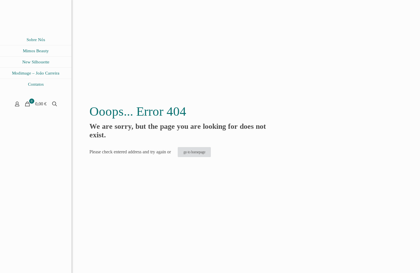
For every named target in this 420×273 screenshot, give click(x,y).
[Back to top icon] (393, 261)
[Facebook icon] (36, 265)
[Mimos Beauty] (35, 17)
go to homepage (194, 152)
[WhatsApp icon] (29, 265)
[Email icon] (43, 265)
